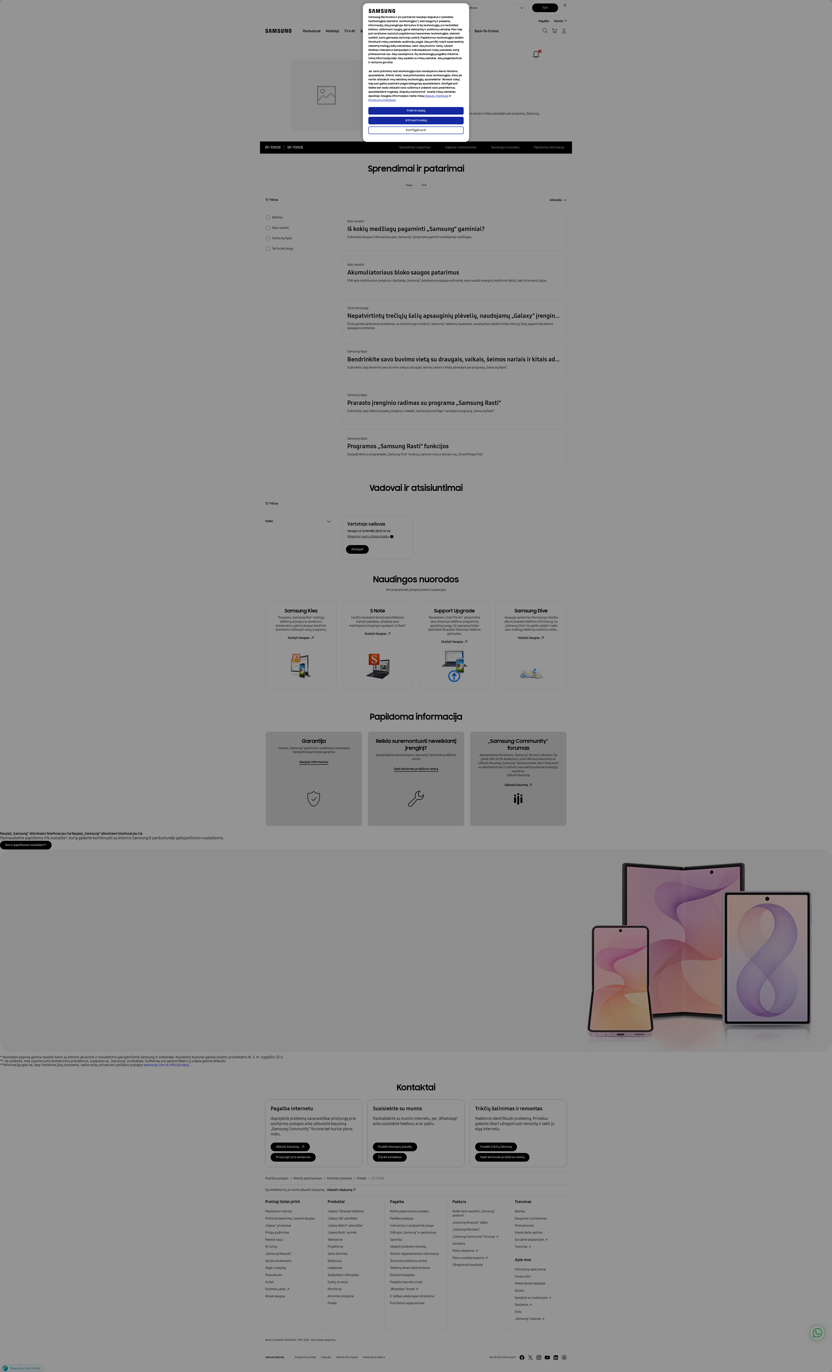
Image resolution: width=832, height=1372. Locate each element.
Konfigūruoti (416, 130)
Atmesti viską (416, 120)
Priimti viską (416, 110)
